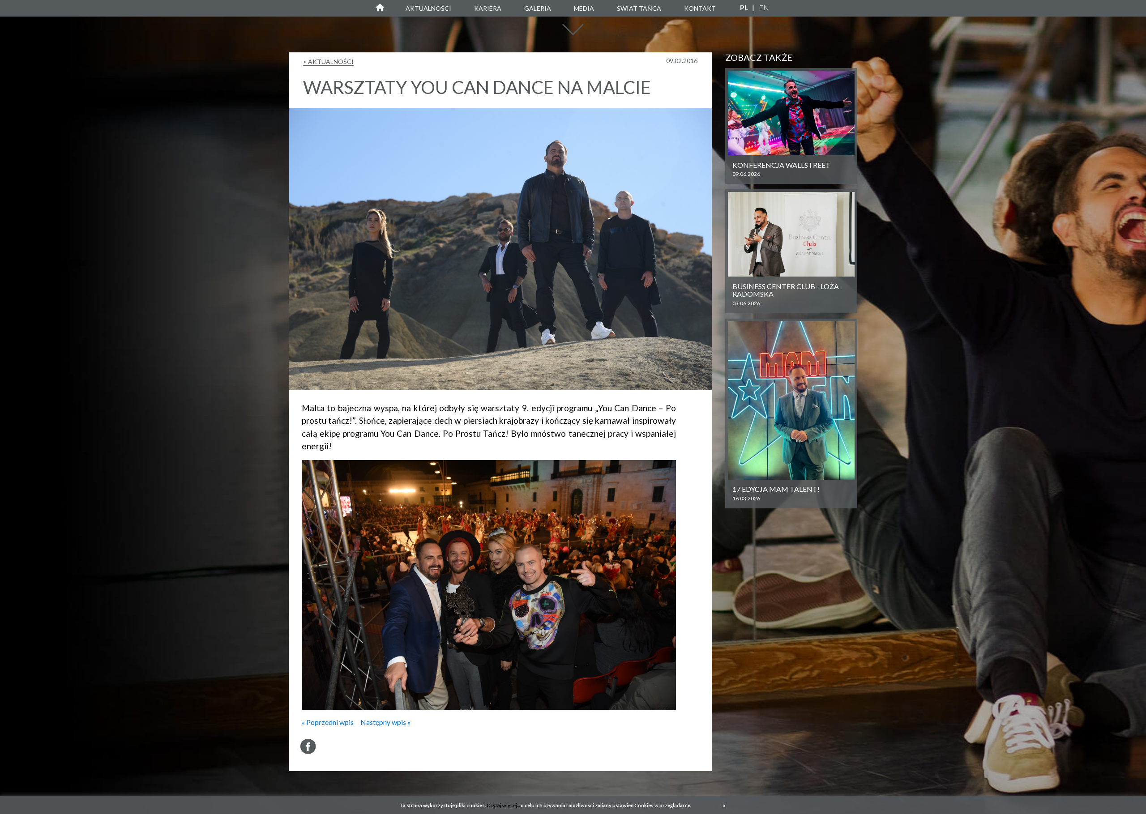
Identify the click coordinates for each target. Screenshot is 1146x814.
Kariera (487, 8)
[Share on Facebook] (308, 746)
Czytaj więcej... (503, 805)
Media (584, 8)
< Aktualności (328, 61)
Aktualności (428, 8)
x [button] (724, 805)
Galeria (537, 8)
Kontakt (700, 8)
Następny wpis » (385, 722)
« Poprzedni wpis (328, 722)
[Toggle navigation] (573, 34)
